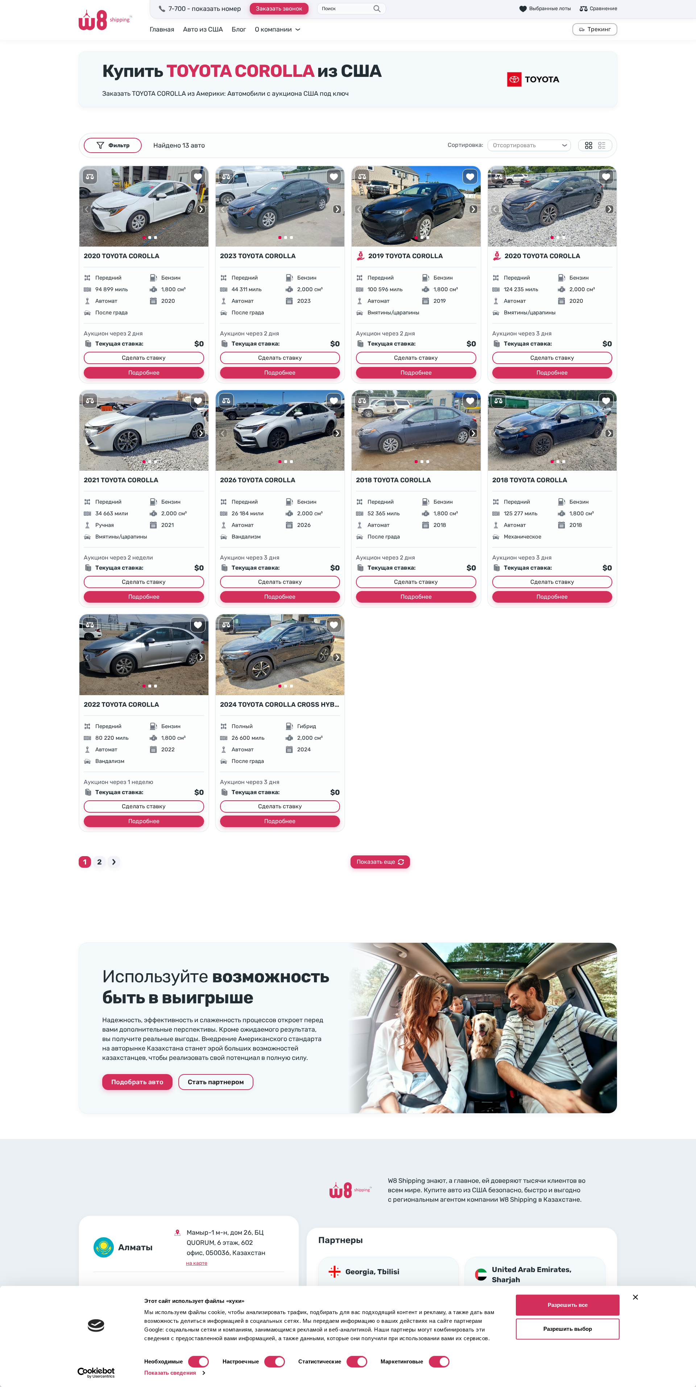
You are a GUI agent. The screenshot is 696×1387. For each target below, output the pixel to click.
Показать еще (376, 861)
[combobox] (526, 145)
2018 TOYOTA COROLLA (393, 480)
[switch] (274, 1361)
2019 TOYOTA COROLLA (405, 256)
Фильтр (118, 145)
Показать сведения (170, 1373)
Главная (162, 29)
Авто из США (203, 29)
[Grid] (588, 145)
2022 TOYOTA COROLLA (121, 705)
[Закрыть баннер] (635, 1297)
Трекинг (599, 29)
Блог (239, 29)
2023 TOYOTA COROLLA (258, 256)
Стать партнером (216, 1082)
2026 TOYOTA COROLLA (257, 480)
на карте (196, 1263)
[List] (601, 145)
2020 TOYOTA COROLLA (122, 256)
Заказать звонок (279, 8)
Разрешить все (568, 1305)
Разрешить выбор (567, 1329)
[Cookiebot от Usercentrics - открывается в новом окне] (96, 1372)
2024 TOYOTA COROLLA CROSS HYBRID (280, 705)
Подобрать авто (137, 1082)
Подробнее (144, 372)
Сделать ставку (144, 357)
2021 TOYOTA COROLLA (121, 480)
